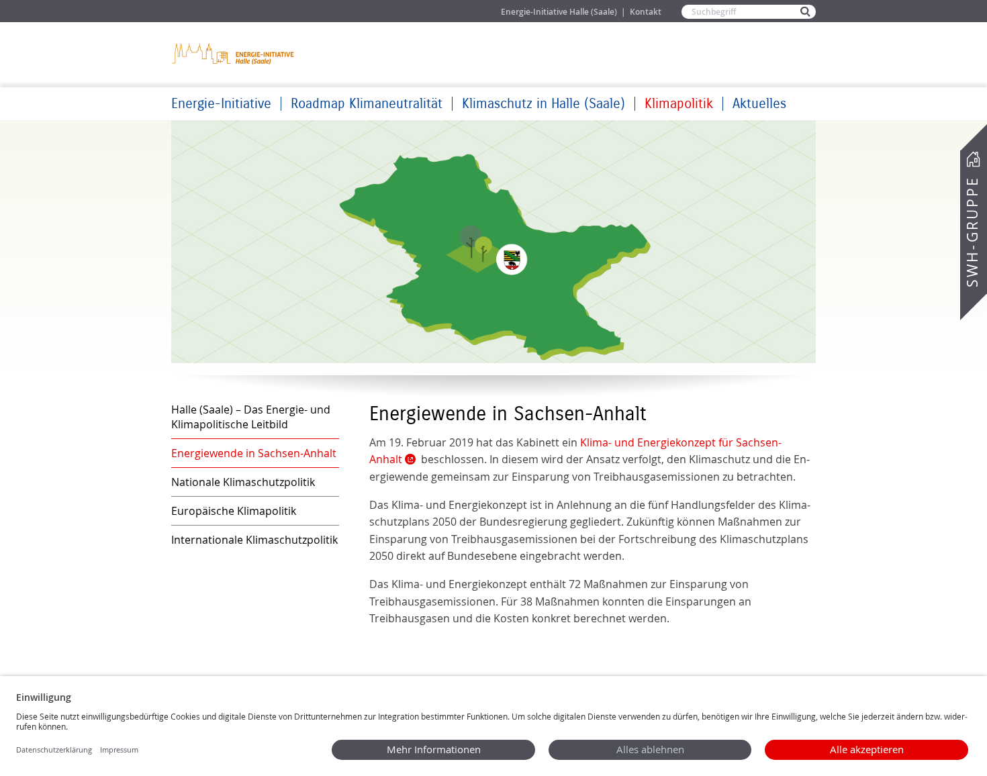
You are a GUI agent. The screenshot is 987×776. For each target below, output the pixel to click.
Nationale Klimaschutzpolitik (243, 482)
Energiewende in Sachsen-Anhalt (253, 453)
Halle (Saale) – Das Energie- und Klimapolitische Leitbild (250, 417)
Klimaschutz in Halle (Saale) (543, 104)
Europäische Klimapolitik (233, 510)
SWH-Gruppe (972, 232)
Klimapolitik (679, 104)
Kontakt (645, 11)
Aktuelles (759, 104)
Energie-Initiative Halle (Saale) (559, 11)
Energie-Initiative (221, 104)
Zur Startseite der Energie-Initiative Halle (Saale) (233, 53)
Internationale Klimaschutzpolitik (254, 539)
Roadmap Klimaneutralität (366, 104)
